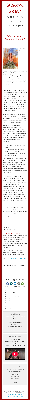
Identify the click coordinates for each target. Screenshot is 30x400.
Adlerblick (8, 299)
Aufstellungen (9, 301)
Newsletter (8, 309)
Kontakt (7, 307)
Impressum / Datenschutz (15, 396)
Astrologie (8, 295)
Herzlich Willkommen (11, 291)
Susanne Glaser (15, 8)
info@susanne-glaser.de (15, 394)
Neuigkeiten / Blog (11, 293)
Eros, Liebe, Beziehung (12, 303)
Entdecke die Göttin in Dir (19, 258)
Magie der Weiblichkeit (12, 297)
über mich (8, 305)
